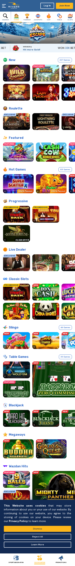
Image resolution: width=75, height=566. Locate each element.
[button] (3, 33)
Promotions (61, 562)
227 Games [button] (65, 60)
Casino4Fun (39, 562)
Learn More (37, 544)
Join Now (64, 5)
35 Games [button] (65, 357)
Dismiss (37, 528)
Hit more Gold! (27, 49)
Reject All (37, 536)
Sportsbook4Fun (16, 562)
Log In (47, 5)
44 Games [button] (65, 327)
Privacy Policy (18, 521)
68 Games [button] (65, 169)
